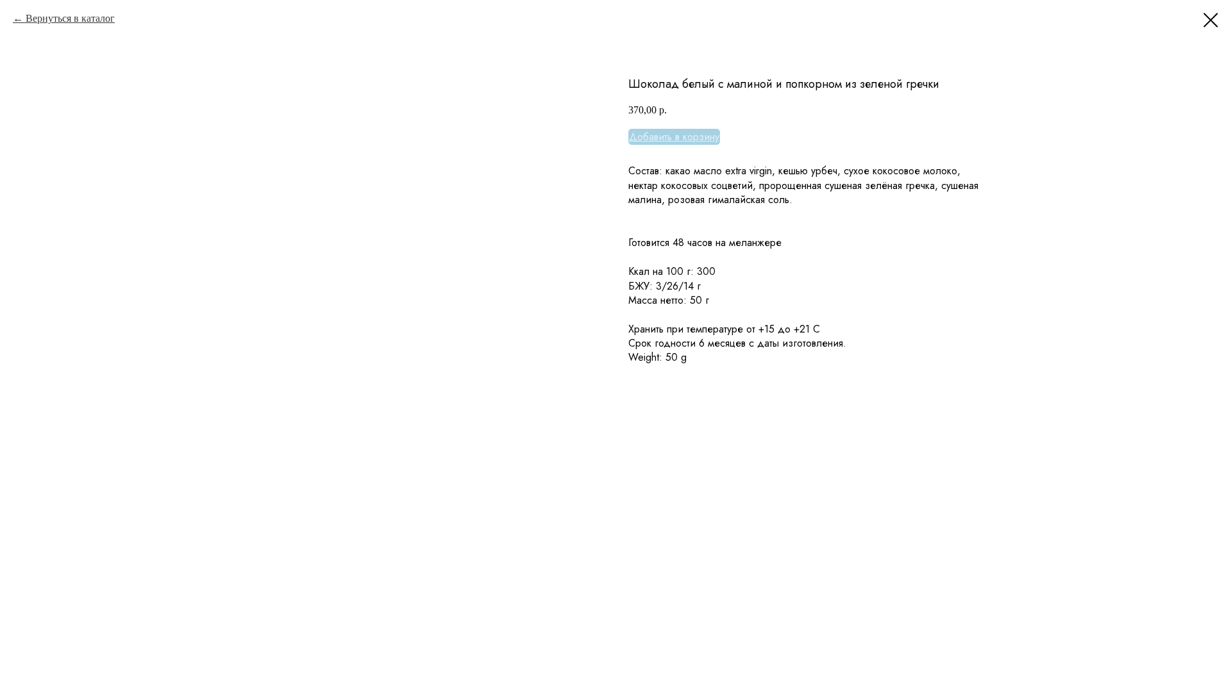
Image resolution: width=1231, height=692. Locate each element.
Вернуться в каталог (70, 18)
